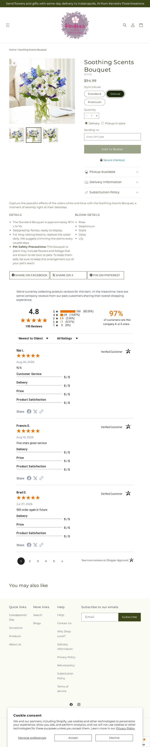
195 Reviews (38, 326)
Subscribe (129, 617)
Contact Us (64, 623)
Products (15, 636)
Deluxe (115, 94)
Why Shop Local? (64, 634)
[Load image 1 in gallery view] (16, 135)
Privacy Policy (125, 728)
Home (12, 49)
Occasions (15, 627)
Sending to (97, 130)
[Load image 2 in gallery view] (33, 135)
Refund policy (66, 665)
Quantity (90, 109)
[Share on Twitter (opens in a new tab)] (35, 411)
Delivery (94, 123)
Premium (95, 102)
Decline (114, 738)
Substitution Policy (65, 676)
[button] (8, 25)
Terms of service (62, 689)
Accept (73, 738)
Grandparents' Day (18, 617)
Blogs (37, 623)
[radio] (75, 311)
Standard (94, 94)
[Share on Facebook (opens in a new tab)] (29, 412)
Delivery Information (65, 647)
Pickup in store (115, 123)
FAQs (60, 615)
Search (37, 615)
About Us (15, 644)
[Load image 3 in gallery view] (50, 135)
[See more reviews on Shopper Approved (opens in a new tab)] (41, 411)
